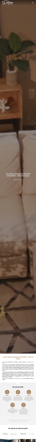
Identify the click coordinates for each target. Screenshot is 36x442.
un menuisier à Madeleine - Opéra (24, 419)
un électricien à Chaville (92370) (13, 419)
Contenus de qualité (23, 421)
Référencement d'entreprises (14, 421)
